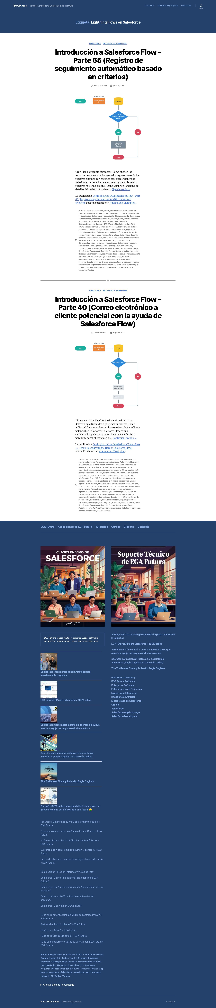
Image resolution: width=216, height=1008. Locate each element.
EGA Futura (20, 5)
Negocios (119, 248)
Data (59, 958)
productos (86, 969)
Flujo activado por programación (104, 489)
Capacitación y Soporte (167, 5)
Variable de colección (87, 510)
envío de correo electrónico (118, 483)
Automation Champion (122, 202)
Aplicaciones (101, 462)
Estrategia (56, 962)
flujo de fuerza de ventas (96, 492)
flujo (128, 229)
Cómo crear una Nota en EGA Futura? (60, 905)
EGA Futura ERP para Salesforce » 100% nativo (65, 700)
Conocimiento (96, 954)
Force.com (97, 237)
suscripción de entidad (107, 267)
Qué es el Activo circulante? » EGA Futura (63, 924)
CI (77, 954)
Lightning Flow (101, 246)
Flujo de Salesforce (93, 235)
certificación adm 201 (101, 219)
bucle (111, 216)
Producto (75, 968)
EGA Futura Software (123, 681)
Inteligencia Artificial (123, 696)
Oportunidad (95, 251)
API (73, 954)
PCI (81, 965)
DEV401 (111, 224)
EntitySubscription (113, 229)
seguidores (125, 259)
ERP (132, 483)
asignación (100, 213)
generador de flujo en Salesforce (116, 240)
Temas (120, 267)
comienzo (97, 470)
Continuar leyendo (125, 438)
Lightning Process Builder (89, 248)
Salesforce (186, 5)
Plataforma (90, 965)
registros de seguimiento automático (106, 256)
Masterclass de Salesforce (126, 700)
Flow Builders (118, 486)
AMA (68, 954)
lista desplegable (107, 248)
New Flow (128, 248)
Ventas (100, 510)
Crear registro (108, 221)
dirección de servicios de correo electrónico (115, 475)
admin (106, 210)
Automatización (132, 213)
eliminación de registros (119, 481)
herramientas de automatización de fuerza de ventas (112, 243)
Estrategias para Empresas (126, 689)
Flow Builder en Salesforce (101, 486)
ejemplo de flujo (91, 227)
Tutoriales (101, 526)
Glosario (129, 526)
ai (64, 954)
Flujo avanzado (103, 232)
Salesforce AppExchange (125, 712)
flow (123, 229)
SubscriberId (91, 267)
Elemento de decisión (88, 229)
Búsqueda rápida (122, 216)
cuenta (44, 958)
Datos (117, 221)
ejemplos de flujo (129, 227)
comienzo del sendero (111, 470)
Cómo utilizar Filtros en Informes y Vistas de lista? (67, 871)
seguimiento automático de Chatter (93, 262)
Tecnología (95, 972)
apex (81, 213)
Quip (101, 969)
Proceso (55, 969)
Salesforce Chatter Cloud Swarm (92, 259)
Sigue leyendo (121, 189)
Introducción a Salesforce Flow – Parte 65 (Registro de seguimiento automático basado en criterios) (108, 64)
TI (49, 975)
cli (80, 954)
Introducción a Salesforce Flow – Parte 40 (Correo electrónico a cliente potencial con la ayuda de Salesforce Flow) (108, 311)
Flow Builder (84, 486)
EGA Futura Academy (123, 677)
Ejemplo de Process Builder (110, 227)
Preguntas (45, 969)
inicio (87, 500)
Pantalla (104, 251)
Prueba (112, 251)
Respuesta (54, 972)
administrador (116, 210)
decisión (123, 221)
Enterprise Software (122, 685)
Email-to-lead (91, 483)
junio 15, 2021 (119, 85)
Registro (119, 251)
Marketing (51, 965)
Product (64, 968)
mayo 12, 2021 (119, 333)
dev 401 (103, 224)
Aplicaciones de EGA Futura (75, 526)
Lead (92, 246)
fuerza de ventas (110, 237)
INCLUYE (97, 962)
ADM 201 (82, 210)
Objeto (86, 251)
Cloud (89, 470)
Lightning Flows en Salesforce (120, 246)
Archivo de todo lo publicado (58, 984)
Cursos (115, 526)
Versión (91, 270)
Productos (149, 5)
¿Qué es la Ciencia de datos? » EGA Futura (63, 935)
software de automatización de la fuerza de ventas (119, 508)
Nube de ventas (127, 502)
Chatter (114, 219)
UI (52, 976)
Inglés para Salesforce (124, 693)
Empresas (45, 961)
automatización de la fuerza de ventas (108, 465)
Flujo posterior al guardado (113, 235)
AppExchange (89, 213)
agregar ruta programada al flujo (110, 459)
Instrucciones (95, 500)
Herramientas (84, 243)
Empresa (101, 229)
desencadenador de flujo (89, 224)
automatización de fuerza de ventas (93, 216)
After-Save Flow (129, 210)
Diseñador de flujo (122, 224)
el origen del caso (100, 481)
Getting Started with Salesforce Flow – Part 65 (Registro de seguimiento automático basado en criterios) (107, 199)
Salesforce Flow (113, 259)
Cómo (120, 219)
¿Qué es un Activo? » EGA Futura (58, 930)
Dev (71, 958)
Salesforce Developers (115, 43)
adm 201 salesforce (95, 210)
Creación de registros (92, 221)
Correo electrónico (111, 473)
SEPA (95, 508)
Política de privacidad (71, 1001)
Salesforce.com (81, 972)
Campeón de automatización (114, 467)
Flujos (127, 235)
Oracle (115, 704)
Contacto (143, 526)
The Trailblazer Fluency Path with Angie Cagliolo (67, 781)
